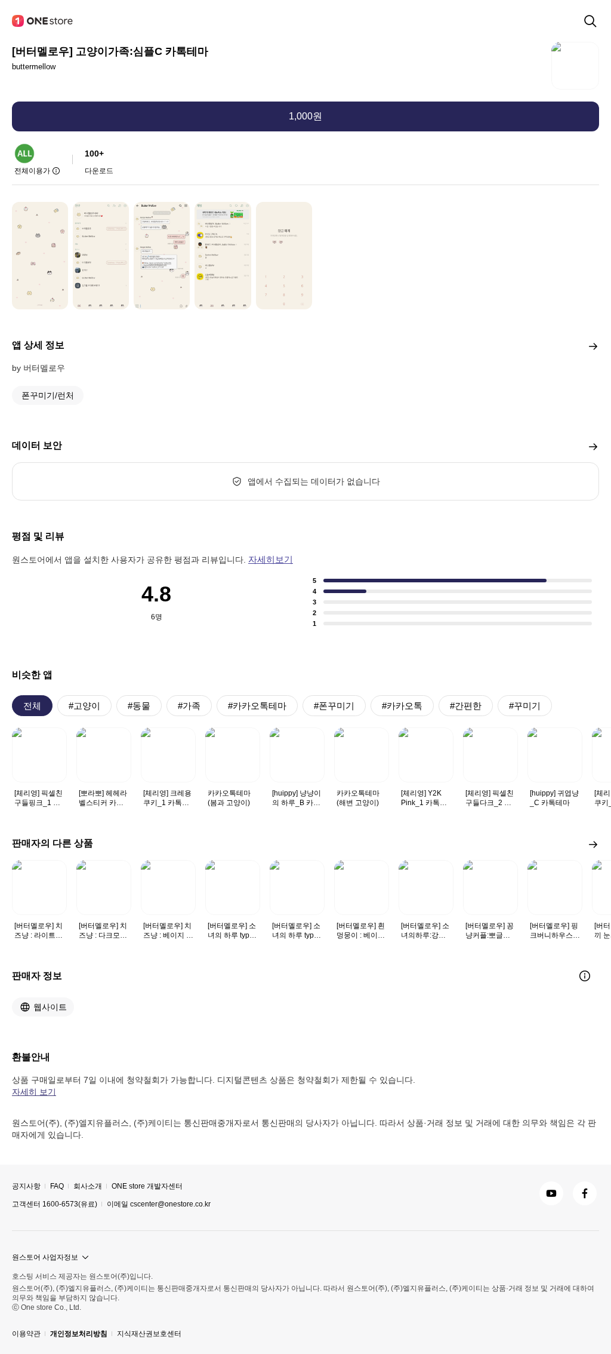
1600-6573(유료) (69, 1204)
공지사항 (26, 1186)
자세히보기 (270, 559)
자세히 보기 (34, 1092)
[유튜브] (551, 1193)
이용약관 (26, 1334)
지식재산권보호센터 (149, 1334)
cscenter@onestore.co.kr (170, 1204)
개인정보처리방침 (78, 1334)
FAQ (57, 1186)
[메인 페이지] (43, 21)
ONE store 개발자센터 (147, 1186)
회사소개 (87, 1186)
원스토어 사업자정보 (45, 1257)
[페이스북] (584, 1193)
